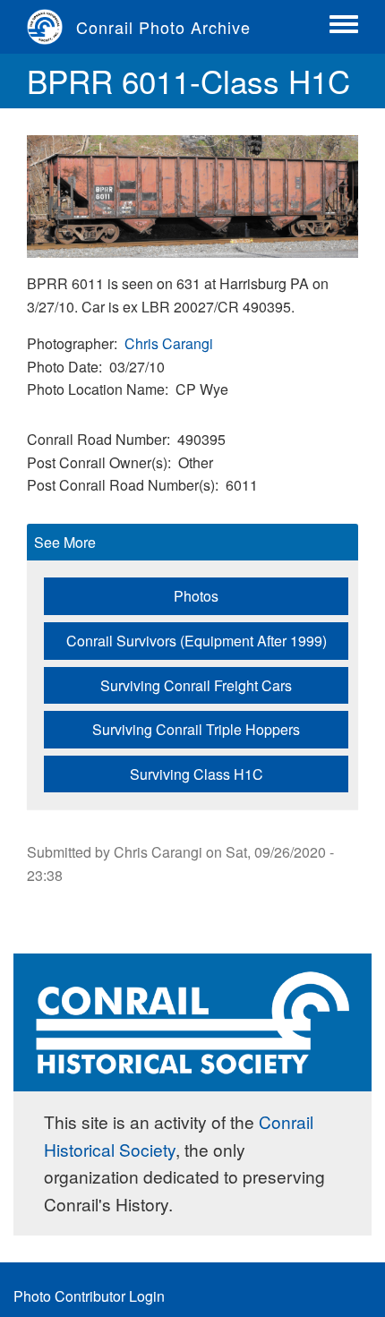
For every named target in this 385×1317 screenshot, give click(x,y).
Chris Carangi (168, 343)
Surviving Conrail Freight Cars (196, 685)
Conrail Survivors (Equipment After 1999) (196, 640)
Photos (196, 596)
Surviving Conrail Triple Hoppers (196, 729)
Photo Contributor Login (89, 1296)
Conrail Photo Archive (163, 26)
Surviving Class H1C (196, 774)
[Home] (51, 27)
